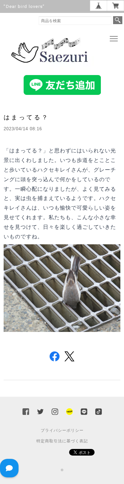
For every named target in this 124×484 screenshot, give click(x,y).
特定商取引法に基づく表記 (62, 441)
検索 (117, 20)
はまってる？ (26, 117)
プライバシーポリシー (62, 430)
